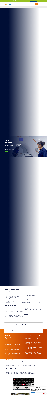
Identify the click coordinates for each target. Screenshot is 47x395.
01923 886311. (13, 149)
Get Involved (33, 6)
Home (12, 6)
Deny (38, 392)
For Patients (15, 6)
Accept (33, 392)
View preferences (43, 392)
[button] (45, 387)
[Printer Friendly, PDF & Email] (6, 151)
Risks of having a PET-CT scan (9, 359)
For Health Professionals (22, 6)
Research (30, 6)
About (26, 6)
